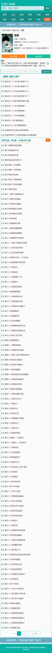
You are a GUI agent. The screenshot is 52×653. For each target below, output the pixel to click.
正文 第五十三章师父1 (9, 403)
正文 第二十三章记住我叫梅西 (12, 252)
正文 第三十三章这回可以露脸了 (13, 306)
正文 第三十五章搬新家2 (10, 316)
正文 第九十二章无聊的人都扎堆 (13, 593)
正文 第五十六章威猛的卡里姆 (12, 418)
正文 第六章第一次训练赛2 (11, 169)
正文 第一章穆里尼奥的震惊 (11, 145)
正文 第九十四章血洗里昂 (10, 603)
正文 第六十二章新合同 (10, 447)
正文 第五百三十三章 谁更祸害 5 (13, 105)
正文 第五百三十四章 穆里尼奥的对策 (15, 101)
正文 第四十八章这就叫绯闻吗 (12, 379)
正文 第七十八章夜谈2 (9, 525)
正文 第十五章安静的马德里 (11, 213)
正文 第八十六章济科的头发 (11, 564)
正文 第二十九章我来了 (10, 281)
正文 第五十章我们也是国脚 (11, 389)
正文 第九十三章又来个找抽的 (12, 598)
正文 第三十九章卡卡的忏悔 (11, 335)
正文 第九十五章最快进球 (10, 608)
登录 (47, 19)
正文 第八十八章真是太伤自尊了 (13, 574)
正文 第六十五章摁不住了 (10, 462)
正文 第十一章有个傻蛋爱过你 (12, 194)
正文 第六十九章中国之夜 (10, 481)
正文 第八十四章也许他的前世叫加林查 (15, 554)
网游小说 (15, 30)
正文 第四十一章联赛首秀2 (11, 345)
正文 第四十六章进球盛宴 (10, 369)
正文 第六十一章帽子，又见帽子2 (13, 442)
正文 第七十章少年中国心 (10, 486)
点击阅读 (38, 56)
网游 (47, 14)
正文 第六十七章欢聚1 (9, 471)
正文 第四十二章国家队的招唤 (12, 350)
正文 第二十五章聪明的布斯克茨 (13, 262)
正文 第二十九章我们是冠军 (11, 286)
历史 (39, 14)
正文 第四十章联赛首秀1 (10, 340)
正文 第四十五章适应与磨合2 (12, 364)
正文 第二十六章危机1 (9, 267)
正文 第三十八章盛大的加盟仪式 (13, 330)
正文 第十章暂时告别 (9, 189)
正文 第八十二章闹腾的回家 (11, 545)
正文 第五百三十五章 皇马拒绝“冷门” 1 (15, 96)
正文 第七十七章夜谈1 (9, 520)
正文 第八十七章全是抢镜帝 (11, 569)
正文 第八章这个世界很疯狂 (11, 179)
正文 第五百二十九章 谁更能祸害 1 (14, 125)
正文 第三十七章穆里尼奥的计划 (13, 325)
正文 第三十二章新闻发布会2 (12, 301)
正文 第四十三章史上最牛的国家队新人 (15, 355)
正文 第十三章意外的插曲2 (11, 204)
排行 (30, 19)
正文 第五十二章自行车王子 (11, 398)
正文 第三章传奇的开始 (10, 155)
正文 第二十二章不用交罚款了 (12, 247)
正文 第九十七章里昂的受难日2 (13, 618)
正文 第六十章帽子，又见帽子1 (13, 437)
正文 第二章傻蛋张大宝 (10, 150)
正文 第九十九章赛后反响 (10, 627)
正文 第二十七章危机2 (9, 272)
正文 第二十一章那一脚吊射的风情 (14, 242)
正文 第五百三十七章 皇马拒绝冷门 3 (15, 86)
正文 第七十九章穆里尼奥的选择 (13, 530)
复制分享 (46, 71)
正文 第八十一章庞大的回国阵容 (13, 540)
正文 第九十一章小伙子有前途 (12, 588)
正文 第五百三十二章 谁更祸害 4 (13, 110)
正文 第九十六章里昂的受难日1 (13, 613)
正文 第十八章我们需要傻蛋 (11, 228)
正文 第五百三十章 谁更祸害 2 (12, 120)
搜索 (47, 8)
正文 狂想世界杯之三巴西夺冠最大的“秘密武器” (19, 135)
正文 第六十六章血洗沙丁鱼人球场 (14, 467)
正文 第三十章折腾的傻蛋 (10, 291)
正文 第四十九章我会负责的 (11, 384)
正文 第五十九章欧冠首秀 (10, 432)
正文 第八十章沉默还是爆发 (11, 535)
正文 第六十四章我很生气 (10, 457)
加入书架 (13, 56)
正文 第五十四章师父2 (9, 408)
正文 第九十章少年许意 (10, 583)
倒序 (48, 140)
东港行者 (22, 39)
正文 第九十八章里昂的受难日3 (13, 622)
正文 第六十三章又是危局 (10, 452)
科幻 (5, 19)
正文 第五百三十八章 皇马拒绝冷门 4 (15, 81)
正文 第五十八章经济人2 (10, 428)
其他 (22, 19)
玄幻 (13, 14)
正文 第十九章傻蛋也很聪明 (11, 233)
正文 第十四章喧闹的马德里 (11, 208)
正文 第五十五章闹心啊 (10, 413)
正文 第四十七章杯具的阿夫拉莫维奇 (15, 374)
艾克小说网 (8, 4)
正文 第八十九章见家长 (10, 579)
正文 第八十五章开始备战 (10, 559)
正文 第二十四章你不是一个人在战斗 (15, 257)
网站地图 (26, 649)
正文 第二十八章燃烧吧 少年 (11, 277)
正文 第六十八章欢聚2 (9, 476)
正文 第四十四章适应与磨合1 (12, 359)
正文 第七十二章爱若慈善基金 (12, 496)
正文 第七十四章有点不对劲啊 (12, 506)
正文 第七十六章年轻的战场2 (12, 515)
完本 (39, 19)
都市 (30, 14)
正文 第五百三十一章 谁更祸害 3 (13, 115)
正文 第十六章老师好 (9, 218)
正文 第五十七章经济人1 (10, 423)
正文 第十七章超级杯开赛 (10, 223)
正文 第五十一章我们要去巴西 (12, 394)
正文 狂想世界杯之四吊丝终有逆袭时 (15, 130)
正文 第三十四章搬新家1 (10, 311)
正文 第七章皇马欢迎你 (10, 174)
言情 (13, 19)
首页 (5, 14)
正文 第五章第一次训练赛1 (11, 165)
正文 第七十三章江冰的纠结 (11, 501)
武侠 (22, 14)
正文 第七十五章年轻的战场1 (12, 510)
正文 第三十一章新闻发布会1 (12, 296)
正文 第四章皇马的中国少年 (11, 160)
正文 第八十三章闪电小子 (10, 549)
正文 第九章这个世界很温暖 (11, 184)
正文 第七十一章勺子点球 (10, 491)
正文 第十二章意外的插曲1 (11, 199)
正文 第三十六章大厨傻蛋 (10, 320)
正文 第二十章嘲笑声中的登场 (12, 238)
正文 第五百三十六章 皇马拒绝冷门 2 (15, 91)
